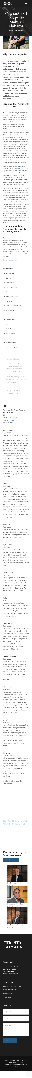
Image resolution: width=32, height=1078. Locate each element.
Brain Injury (9, 278)
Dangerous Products (12, 292)
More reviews (7, 784)
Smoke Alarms (10, 329)
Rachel (5, 598)
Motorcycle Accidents (12, 310)
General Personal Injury (12, 296)
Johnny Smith (7, 430)
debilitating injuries (20, 168)
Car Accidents (10, 282)
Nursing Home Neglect (12, 315)
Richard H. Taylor (15, 925)
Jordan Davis (7, 524)
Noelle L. (6, 484)
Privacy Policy (19, 1062)
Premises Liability (13, 260)
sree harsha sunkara (10, 656)
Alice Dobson (7, 687)
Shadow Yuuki (8, 573)
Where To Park (7, 997)
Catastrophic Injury (11, 287)
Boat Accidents (10, 273)
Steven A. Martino (15, 904)
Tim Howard (7, 623)
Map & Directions (8, 993)
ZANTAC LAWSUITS (11, 347)
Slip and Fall (9, 324)
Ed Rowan (11, 883)
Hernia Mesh (9, 301)
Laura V (5, 720)
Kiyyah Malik (7, 545)
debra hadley (7, 753)
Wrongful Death (10, 338)
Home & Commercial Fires (13, 306)
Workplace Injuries (11, 342)
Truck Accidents (10, 333)
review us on (7, 423)
